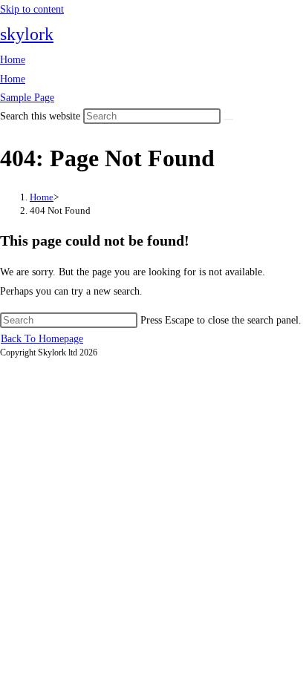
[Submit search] (229, 119)
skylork (26, 34)
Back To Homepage (42, 338)
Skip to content (32, 9)
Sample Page (27, 97)
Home (12, 59)
